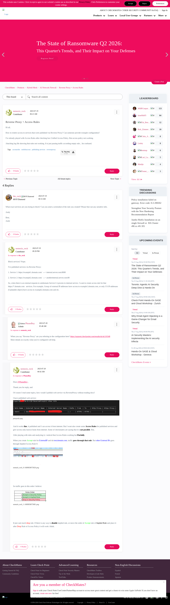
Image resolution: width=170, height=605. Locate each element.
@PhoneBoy (22, 382)
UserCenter (111, 602)
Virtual (135, 259)
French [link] (117, 574)
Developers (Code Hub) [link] (95, 574)
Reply (112, 171)
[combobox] (74, 97)
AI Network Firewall (48, 88)
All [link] (137, 253)
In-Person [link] (155, 253)
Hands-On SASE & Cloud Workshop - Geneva (144, 353)
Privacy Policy (84, 2)
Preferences (160, 3)
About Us (102, 602)
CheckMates (10, 88)
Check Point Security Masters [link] (69, 570)
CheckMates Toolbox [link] (94, 570)
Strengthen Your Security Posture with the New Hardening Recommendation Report (146, 211)
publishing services (38, 150)
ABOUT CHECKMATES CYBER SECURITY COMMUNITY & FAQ (129, 10)
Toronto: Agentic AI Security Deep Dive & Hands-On (145, 286)
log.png (67, 152)
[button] (130, 3)
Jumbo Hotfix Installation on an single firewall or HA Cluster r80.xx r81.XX (145, 223)
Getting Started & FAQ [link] (10, 570)
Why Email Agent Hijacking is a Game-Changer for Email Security (146, 319)
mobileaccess (25, 150)
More (161, 15)
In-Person (136, 278)
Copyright (80, 602)
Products (97, 15)
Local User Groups (129, 15)
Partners (148, 15)
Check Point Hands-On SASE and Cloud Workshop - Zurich (146, 302)
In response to (16, 255)
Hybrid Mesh (32, 88)
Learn (111, 15)
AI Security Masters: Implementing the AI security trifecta (145, 338)
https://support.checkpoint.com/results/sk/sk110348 (90, 336)
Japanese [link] (118, 577)
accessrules (16, 150)
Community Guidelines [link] (10, 574)
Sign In (165, 10)
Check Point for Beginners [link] (40, 570)
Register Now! (20, 58)
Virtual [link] (145, 253)
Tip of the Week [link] (64, 574)
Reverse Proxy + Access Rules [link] (71, 88)
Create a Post (159, 82)
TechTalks (62, 577)
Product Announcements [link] (95, 577)
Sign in (35, 590)
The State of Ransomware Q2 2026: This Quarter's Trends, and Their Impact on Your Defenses (147, 268)
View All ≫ (136, 179)
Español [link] (118, 570)
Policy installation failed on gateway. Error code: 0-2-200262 (146, 201)
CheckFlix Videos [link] (37, 577)
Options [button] (119, 87)
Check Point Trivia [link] (37, 574)
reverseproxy (51, 150)
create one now (46, 593)
